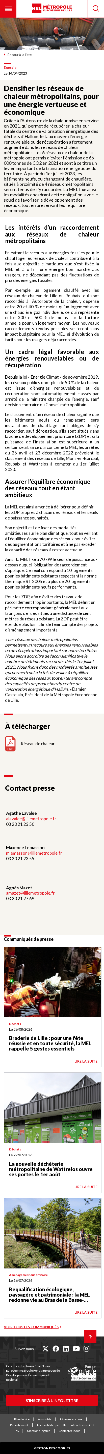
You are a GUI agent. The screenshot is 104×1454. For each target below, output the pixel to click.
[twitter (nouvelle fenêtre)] (45, 1348)
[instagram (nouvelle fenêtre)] (86, 1348)
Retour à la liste (19, 54)
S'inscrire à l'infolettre (52, 1400)
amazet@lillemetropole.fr (30, 893)
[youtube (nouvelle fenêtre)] (76, 1348)
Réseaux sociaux (71, 1419)
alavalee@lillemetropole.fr (31, 818)
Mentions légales (38, 1431)
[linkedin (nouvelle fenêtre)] (66, 1348)
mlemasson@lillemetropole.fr (34, 853)
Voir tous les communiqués (31, 1327)
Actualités (44, 1419)
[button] (8, 9)
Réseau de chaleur (38, 743)
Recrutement (19, 1425)
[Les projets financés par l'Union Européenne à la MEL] (82, 1373)
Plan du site (22, 1419)
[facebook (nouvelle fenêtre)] (56, 1348)
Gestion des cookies (52, 1448)
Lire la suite (85, 1061)
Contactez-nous (69, 1431)
